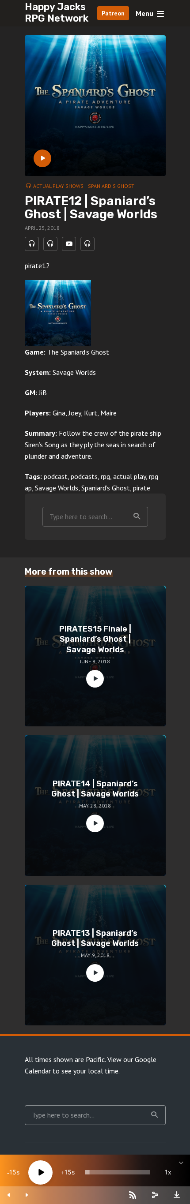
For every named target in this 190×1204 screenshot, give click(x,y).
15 (12, 1172)
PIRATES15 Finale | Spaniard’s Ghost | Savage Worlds (95, 639)
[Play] (40, 1172)
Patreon (113, 13)
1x (168, 1172)
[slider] (117, 1172)
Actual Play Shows (58, 186)
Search (137, 517)
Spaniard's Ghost (111, 186)
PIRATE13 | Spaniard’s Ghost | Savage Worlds (95, 938)
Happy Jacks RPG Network (56, 12)
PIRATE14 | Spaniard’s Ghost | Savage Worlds (95, 789)
